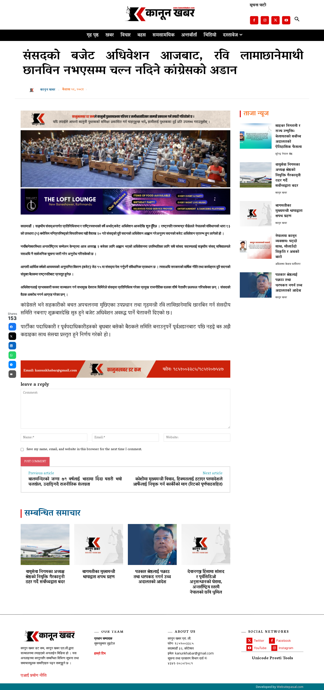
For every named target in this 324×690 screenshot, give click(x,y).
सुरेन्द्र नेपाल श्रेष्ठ (283, 154)
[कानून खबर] (33, 90)
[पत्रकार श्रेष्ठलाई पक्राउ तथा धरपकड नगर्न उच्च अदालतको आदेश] (152, 544)
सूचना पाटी (258, 5)
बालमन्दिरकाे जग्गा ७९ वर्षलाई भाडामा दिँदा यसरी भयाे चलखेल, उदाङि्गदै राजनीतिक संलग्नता (75, 482)
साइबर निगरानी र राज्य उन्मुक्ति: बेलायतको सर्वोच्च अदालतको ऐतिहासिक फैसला (288, 136)
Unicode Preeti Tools (272, 658)
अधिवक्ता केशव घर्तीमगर (288, 264)
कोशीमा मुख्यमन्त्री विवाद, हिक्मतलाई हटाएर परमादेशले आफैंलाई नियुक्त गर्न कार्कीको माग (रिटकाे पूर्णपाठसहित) (177, 482)
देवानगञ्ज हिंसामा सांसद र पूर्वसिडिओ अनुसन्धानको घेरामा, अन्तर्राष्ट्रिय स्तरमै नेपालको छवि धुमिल (205, 582)
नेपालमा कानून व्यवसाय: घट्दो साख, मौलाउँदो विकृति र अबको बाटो (287, 247)
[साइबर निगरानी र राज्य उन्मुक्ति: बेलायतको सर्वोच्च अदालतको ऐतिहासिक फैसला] (256, 136)
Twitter (259, 640)
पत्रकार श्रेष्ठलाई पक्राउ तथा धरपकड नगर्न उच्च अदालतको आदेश (152, 577)
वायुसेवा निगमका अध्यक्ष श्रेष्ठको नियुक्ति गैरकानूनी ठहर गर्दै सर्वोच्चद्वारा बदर (45, 577)
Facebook (283, 640)
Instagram (286, 648)
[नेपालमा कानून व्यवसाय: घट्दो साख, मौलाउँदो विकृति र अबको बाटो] (256, 246)
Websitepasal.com (290, 687)
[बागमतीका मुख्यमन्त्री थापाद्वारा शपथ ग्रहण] (98, 544)
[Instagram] (265, 20)
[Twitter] (275, 20)
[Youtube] (286, 20)
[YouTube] (249, 648)
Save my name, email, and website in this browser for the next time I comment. (84, 449)
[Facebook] (254, 20)
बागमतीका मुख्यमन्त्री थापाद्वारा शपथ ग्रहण (98, 574)
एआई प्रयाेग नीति (33, 676)
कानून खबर (47, 90)
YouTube (260, 648)
